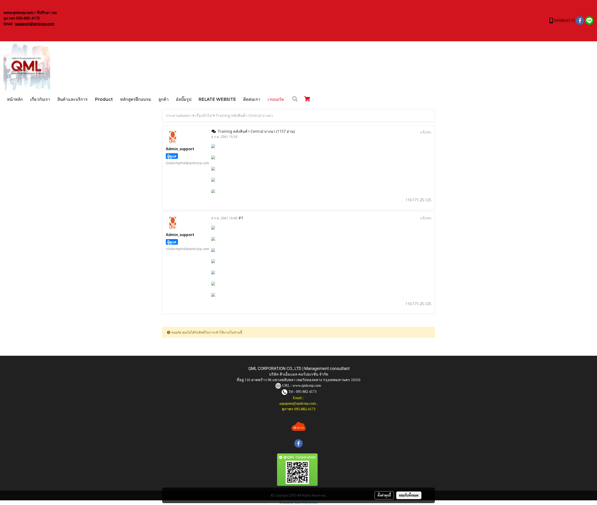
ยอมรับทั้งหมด (409, 495)
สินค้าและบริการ (72, 99)
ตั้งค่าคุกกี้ (384, 495)
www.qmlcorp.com (306, 385)
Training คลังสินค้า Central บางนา (244, 115)
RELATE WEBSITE (217, 99)
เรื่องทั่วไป (203, 115)
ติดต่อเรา (251, 99)
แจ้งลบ (425, 132)
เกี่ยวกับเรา (40, 99)
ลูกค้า (163, 99)
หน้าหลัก (15, 99)
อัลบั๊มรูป (183, 99)
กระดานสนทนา (178, 115)
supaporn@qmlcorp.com (34, 24)
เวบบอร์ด (275, 99)
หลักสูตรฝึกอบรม (135, 99)
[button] (295, 98)
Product (104, 99)
